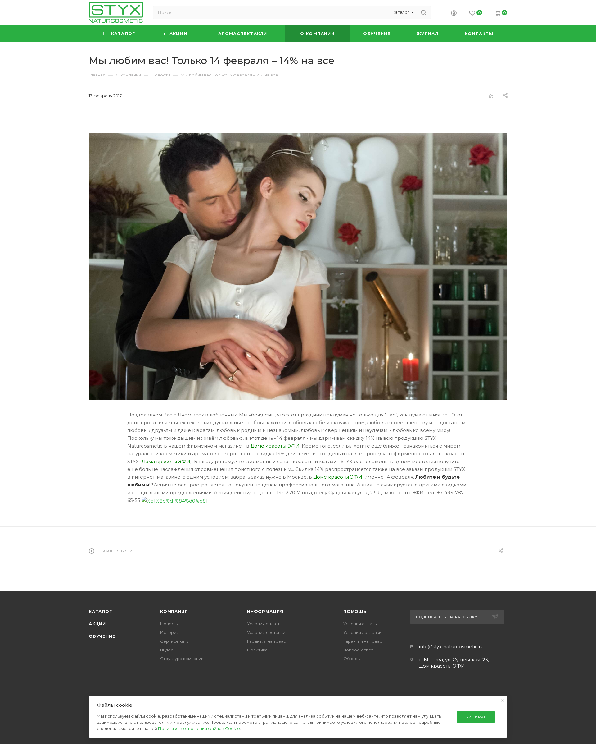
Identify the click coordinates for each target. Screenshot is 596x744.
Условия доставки (266, 632)
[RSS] (491, 96)
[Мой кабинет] (454, 14)
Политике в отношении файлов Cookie (199, 728)
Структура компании (182, 658)
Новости (169, 623)
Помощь (355, 611)
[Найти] (423, 12)
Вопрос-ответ (358, 649)
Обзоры (352, 658)
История (169, 632)
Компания (174, 611)
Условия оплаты (264, 623)
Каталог (100, 611)
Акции (97, 623)
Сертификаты (174, 641)
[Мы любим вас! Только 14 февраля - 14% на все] (298, 266)
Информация (265, 611)
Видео (167, 649)
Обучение (102, 636)
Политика (257, 649)
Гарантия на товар (266, 641)
